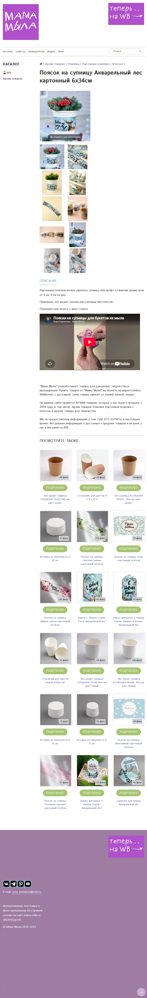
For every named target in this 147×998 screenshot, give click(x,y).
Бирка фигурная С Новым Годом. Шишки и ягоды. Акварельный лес (128, 621)
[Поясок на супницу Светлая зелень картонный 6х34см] (92, 526)
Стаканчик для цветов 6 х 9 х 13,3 (91, 497)
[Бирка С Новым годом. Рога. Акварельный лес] (92, 588)
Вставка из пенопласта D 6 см (92, 741)
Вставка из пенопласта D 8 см (55, 741)
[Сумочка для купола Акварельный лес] (129, 771)
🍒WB (7, 73)
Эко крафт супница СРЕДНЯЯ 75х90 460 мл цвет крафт (55, 499)
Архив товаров (12, 79)
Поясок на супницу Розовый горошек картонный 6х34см (55, 804)
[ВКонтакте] (6, 884)
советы (20, 51)
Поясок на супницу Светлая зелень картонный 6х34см (92, 560)
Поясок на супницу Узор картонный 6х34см (128, 558)
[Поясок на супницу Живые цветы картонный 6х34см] (56, 588)
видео (51, 51)
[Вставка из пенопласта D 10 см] (56, 526)
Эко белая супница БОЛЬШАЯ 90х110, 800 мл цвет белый (128, 682)
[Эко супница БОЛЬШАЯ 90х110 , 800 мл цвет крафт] (129, 466)
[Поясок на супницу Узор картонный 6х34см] (129, 526)
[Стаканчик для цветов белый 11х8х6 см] (56, 648)
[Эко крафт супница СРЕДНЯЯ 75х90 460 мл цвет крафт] (56, 466)
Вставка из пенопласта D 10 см (55, 558)
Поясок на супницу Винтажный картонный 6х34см (128, 743)
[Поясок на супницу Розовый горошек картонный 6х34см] (56, 771)
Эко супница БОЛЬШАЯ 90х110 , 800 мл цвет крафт (128, 499)
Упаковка (73, 64)
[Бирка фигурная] (92, 771)
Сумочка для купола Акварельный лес (129, 802)
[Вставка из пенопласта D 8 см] (56, 710)
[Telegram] (13, 884)
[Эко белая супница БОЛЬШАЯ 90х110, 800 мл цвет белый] (129, 648)
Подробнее (55, 488)
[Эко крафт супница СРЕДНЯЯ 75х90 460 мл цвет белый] (92, 648)
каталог (8, 51)
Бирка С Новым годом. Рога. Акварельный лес (92, 619)
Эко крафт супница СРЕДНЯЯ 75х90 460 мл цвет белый (91, 682)
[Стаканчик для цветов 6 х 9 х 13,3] (92, 466)
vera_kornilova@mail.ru (26, 892)
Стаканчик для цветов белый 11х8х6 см (55, 680)
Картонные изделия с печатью (102, 64)
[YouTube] (28, 884)
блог (61, 51)
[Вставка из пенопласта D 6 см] (92, 710)
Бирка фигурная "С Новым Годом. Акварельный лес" (91, 804)
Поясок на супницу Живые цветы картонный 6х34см (55, 621)
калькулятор (36, 51)
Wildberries (47, 395)
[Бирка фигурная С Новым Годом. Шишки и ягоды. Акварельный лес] (129, 588)
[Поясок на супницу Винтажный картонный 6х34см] (129, 710)
